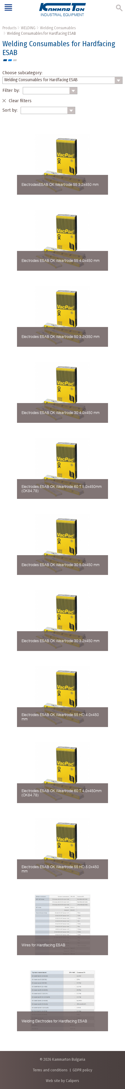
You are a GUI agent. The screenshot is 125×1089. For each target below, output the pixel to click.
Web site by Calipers (62, 1080)
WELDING (28, 28)
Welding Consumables (58, 28)
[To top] (114, 1052)
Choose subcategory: (22, 72)
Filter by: (11, 90)
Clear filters (20, 100)
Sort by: (10, 110)
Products (9, 28)
